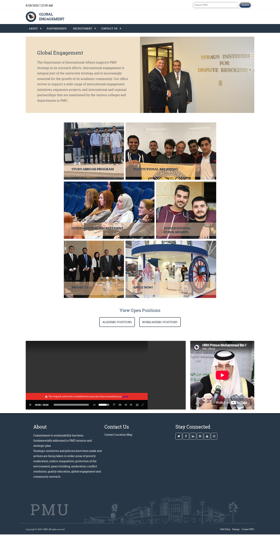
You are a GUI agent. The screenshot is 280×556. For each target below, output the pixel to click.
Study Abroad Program (92, 169)
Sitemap (235, 529)
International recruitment (97, 228)
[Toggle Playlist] (137, 405)
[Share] (114, 405)
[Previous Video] (126, 405)
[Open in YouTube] (120, 405)
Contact (109, 434)
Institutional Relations (155, 169)
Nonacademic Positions (160, 322)
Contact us (109, 28)
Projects (79, 287)
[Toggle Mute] (93, 405)
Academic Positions (117, 322)
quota (125, 396)
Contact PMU (248, 529)
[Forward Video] (131, 405)
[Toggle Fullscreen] (143, 405)
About (33, 28)
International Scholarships (177, 230)
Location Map (123, 434)
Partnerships (57, 28)
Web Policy (225, 529)
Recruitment (82, 28)
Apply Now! (143, 287)
